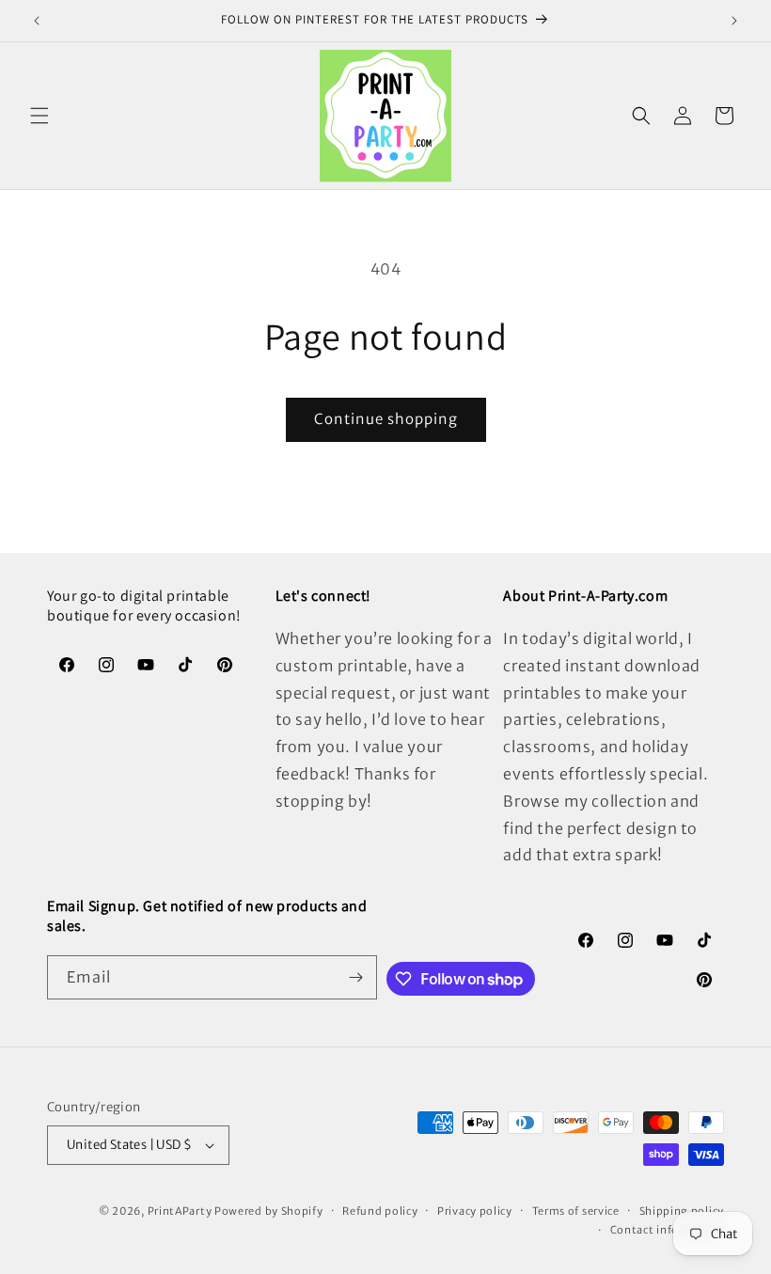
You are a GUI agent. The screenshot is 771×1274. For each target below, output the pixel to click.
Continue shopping (386, 419)
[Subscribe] (355, 977)
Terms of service (576, 1211)
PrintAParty (180, 1211)
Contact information (667, 1229)
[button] (39, 115)
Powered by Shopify (268, 1211)
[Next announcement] (734, 20)
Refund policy (379, 1211)
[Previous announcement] (36, 20)
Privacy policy (474, 1211)
